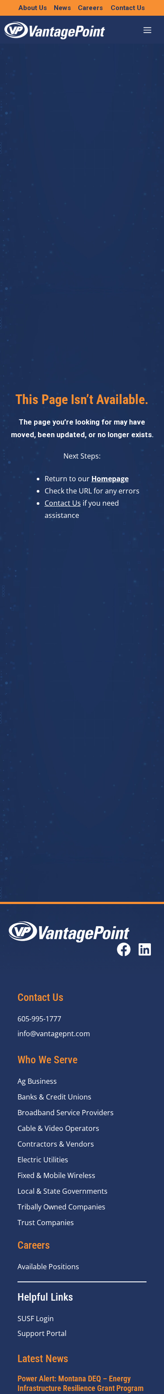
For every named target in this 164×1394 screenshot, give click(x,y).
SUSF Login (35, 1318)
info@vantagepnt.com (53, 1033)
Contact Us (128, 8)
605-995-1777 (39, 1019)
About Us (32, 8)
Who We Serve (47, 1060)
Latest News (42, 1359)
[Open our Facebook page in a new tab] (123, 949)
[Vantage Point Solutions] (54, 30)
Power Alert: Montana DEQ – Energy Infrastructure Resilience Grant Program (80, 1383)
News (62, 8)
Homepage (110, 478)
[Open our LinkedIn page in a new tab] (144, 949)
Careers (90, 8)
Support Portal (41, 1333)
